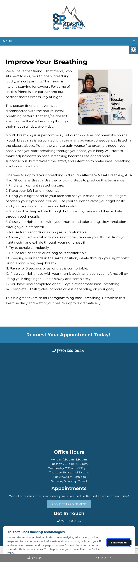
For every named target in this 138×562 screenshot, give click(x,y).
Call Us (36, 558)
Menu (7, 41)
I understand (119, 542)
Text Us (105, 558)
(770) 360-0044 (70, 351)
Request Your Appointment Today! (68, 334)
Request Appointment (69, 504)
